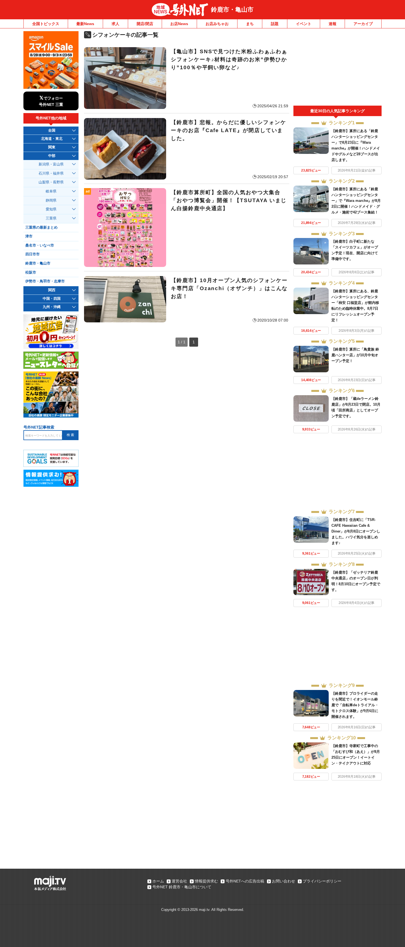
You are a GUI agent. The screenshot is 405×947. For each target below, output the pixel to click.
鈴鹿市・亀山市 (232, 9)
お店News (179, 24)
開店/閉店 (145, 24)
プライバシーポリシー (322, 881)
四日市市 (32, 254)
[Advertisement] (337, 68)
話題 (275, 24)
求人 (115, 24)
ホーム (158, 881)
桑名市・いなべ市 (39, 245)
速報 (332, 24)
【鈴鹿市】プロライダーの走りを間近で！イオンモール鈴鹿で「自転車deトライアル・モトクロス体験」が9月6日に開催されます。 (355, 705)
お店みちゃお (217, 24)
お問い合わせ (283, 881)
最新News (85, 24)
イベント (303, 24)
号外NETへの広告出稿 (245, 881)
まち (250, 24)
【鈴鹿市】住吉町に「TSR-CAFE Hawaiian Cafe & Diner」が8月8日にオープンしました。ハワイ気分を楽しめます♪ (355, 531)
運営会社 (179, 881)
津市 (29, 236)
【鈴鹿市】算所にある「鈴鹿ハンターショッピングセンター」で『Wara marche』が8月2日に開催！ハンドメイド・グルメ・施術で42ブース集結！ (356, 200)
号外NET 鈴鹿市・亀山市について (181, 887)
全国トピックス (45, 24)
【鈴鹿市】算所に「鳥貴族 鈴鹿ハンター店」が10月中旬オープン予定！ (355, 355)
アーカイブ (363, 24)
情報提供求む (206, 881)
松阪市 (30, 272)
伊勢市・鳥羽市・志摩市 (45, 281)
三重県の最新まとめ (41, 227)
